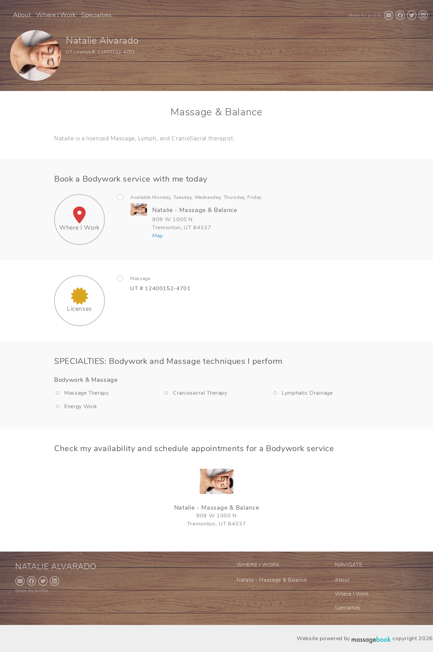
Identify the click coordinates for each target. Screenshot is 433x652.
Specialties (96, 15)
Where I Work (56, 15)
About (22, 15)
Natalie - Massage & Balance (272, 580)
